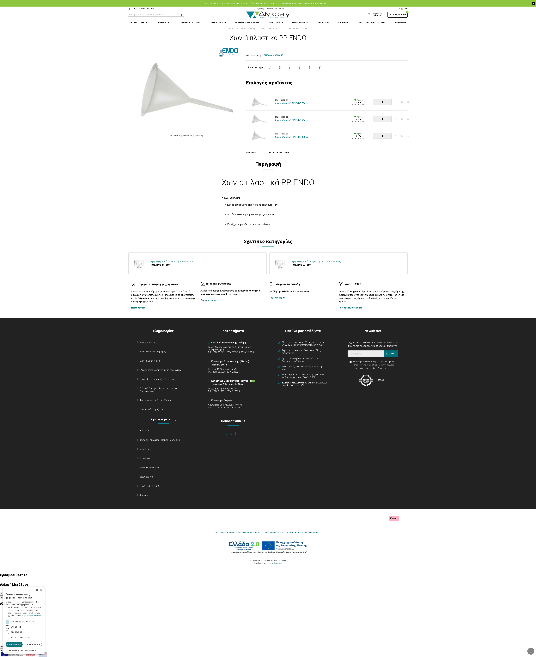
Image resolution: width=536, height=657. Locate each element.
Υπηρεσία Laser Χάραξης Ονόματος (157, 379)
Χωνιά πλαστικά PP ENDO (295, 28)
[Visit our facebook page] (228, 433)
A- (2, 593)
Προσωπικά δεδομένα (225, 532)
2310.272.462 (136, 8)
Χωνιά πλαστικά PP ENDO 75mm (291, 120)
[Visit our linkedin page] (237, 433)
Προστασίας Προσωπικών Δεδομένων (369, 368)
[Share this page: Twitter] (280, 67)
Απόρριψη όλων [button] (32, 644)
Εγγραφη (390, 354)
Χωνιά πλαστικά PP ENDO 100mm (292, 137)
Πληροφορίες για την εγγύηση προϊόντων (160, 370)
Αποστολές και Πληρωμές (153, 351)
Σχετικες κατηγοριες (278, 153)
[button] (24, 650)
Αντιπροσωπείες (148, 342)
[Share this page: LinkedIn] (300, 67)
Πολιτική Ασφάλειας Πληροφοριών (304, 532)
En (406, 8)
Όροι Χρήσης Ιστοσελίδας (249, 532)
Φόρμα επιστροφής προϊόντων (155, 400)
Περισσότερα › (139, 307)
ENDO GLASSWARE (269, 28)
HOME (231, 28)
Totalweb (278, 563)
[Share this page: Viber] (310, 67)
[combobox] (37, 590)
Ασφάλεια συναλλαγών (275, 532)
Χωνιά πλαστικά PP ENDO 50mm (291, 103)
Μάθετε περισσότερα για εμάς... (309, 345)
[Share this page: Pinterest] (290, 67)
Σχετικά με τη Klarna (150, 361)
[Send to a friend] (319, 67)
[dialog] (24, 620)
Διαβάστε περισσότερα (31, 616)
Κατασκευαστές (248, 28)
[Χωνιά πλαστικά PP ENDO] (185, 89)
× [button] (41, 590)
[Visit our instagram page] (233, 433)
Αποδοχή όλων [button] (14, 644)
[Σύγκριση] (408, 102)
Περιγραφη (251, 153)
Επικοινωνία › (148, 8)
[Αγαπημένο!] (402, 102)
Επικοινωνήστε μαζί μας (152, 409)
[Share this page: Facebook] (270, 67)
